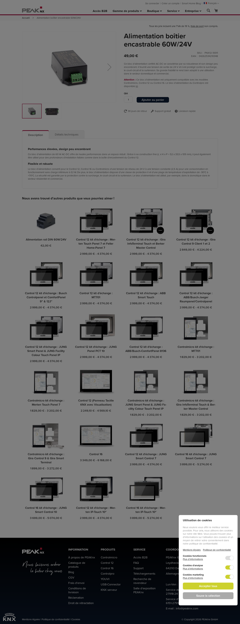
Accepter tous (208, 586)
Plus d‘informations (193, 559)
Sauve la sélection (208, 596)
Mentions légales (192, 550)
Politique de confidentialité (217, 550)
